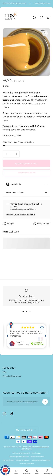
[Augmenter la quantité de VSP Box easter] (16, 154)
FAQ (4, 372)
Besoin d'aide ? (43, 223)
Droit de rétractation (12, 376)
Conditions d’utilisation (26, 464)
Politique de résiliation (23, 460)
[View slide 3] (30, 311)
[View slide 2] (26, 311)
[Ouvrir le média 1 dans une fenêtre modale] (45, 33)
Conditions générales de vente (19, 457)
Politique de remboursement (41, 460)
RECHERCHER (9, 368)
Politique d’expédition (37, 457)
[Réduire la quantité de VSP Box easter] (6, 154)
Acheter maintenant (26, 173)
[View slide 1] (23, 311)
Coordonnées (36, 453)
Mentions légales (8, 460)
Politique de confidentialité (21, 453)
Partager (10, 223)
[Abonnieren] (45, 402)
